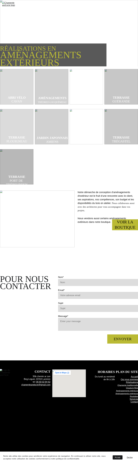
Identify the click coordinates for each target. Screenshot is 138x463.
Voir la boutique (125, 225)
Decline (130, 457)
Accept (117, 457)
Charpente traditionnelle (128, 385)
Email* (61, 290)
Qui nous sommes (129, 379)
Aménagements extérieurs (126, 393)
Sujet (60, 303)
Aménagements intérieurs (127, 391)
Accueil (41, 5)
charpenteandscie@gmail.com (35, 385)
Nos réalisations (65, 5)
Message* (63, 316)
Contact (128, 11)
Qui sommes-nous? (102, 5)
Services (128, 5)
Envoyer (123, 339)
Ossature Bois (132, 388)
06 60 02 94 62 (43, 382)
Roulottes (134, 396)
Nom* (61, 277)
